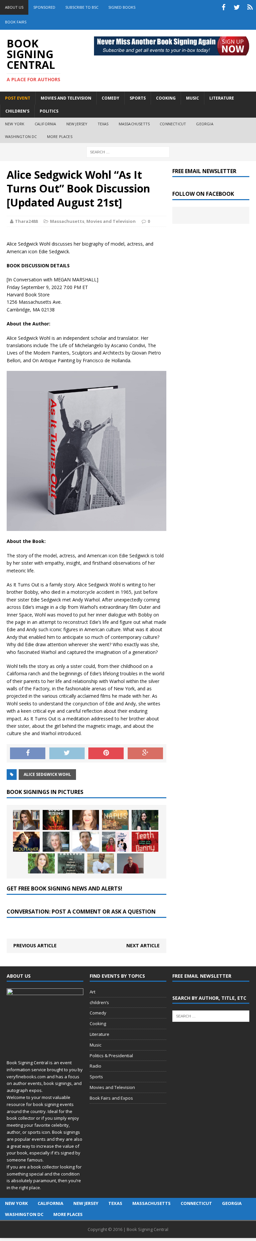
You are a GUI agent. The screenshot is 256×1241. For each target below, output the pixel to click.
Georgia (204, 123)
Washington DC (21, 136)
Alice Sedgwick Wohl (47, 774)
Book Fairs (15, 21)
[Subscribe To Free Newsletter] (250, 7)
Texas (103, 123)
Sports (96, 1077)
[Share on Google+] (145, 753)
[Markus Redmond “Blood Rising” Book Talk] (56, 820)
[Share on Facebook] (27, 753)
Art (92, 992)
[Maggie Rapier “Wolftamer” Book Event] (26, 842)
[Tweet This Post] (67, 753)
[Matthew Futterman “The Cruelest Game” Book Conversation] (85, 842)
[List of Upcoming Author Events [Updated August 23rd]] (26, 820)
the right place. (26, 1188)
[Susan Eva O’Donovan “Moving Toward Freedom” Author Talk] (71, 863)
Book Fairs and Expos (111, 1098)
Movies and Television (66, 98)
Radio (95, 1066)
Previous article (35, 945)
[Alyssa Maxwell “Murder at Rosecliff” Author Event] (41, 863)
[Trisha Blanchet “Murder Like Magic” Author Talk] (85, 820)
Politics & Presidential (111, 1056)
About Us (14, 7)
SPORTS (138, 98)
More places (59, 136)
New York (15, 123)
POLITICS (49, 111)
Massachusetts (134, 123)
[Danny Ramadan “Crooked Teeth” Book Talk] (145, 842)
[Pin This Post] (106, 753)
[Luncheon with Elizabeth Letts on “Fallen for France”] (56, 842)
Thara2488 (26, 221)
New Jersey (77, 123)
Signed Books (121, 7)
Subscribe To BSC (81, 7)
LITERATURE (221, 98)
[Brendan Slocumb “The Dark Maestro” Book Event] (100, 863)
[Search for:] (128, 151)
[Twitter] (237, 7)
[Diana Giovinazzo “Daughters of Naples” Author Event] (115, 820)
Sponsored (44, 7)
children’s (99, 1002)
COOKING (166, 98)
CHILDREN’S (17, 111)
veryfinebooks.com (26, 1077)
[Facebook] (223, 7)
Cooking (98, 1023)
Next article (143, 945)
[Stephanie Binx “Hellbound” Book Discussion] (145, 820)
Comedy (98, 1013)
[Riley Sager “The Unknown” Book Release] (130, 863)
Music (95, 1045)
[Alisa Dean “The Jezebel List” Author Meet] (115, 842)
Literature (99, 1034)
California (45, 123)
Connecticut (173, 123)
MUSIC (192, 98)
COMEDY (110, 98)
